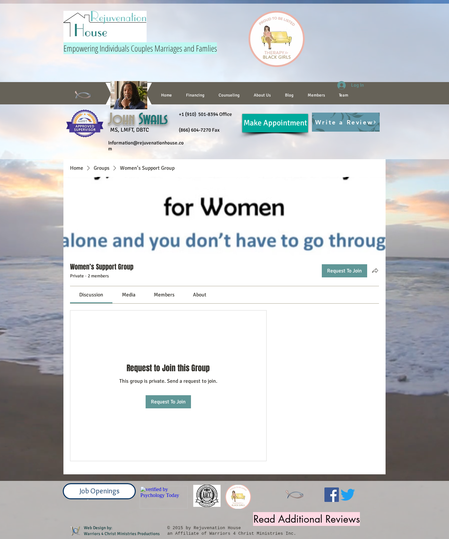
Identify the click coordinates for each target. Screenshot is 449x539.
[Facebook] (331, 494)
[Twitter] (348, 494)
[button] (229, 95)
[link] (91, 294)
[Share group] (375, 270)
